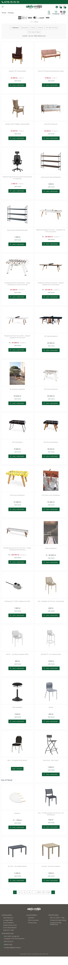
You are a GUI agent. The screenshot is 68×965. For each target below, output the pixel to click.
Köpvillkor (31, 918)
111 (43, 892)
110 (39, 892)
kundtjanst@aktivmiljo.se (12, 947)
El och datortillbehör (10, 927)
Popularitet (25, 27)
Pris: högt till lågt (34, 32)
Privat (4, 12)
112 (48, 892)
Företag (10, 12)
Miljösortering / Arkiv (10, 925)
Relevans (16, 27)
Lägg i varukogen (52, 244)
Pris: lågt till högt (51, 27)
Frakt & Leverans (33, 920)
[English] (61, 12)
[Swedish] (64, 12)
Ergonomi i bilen (8, 930)
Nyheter (40, 27)
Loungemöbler (8, 920)
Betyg (33, 27)
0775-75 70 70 (11, 2)
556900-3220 (8, 944)
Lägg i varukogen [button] (18, 85)
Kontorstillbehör (8, 922)
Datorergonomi (8, 918)
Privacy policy (32, 922)
